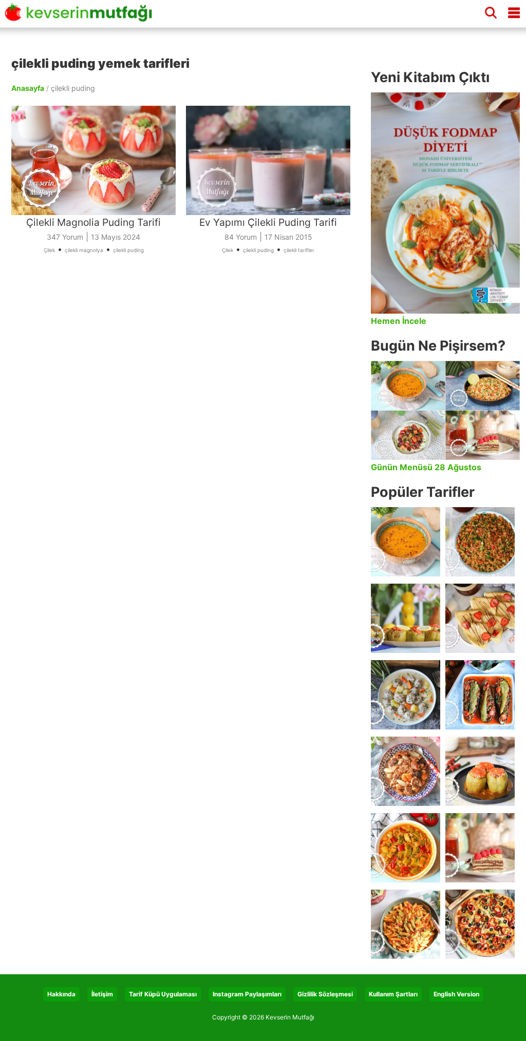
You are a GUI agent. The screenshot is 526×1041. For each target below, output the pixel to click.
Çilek (49, 250)
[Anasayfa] (81, 17)
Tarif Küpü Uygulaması (163, 994)
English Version (456, 994)
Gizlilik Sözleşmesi (325, 994)
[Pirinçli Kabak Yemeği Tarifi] (405, 847)
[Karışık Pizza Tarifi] (480, 924)
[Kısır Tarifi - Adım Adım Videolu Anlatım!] (480, 541)
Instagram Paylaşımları (247, 994)
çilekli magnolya (84, 250)
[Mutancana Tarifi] (405, 771)
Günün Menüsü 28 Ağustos (426, 467)
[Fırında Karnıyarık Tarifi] (480, 694)
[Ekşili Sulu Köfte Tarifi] (405, 694)
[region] (186, 383)
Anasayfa (27, 88)
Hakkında (61, 994)
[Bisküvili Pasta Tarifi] (480, 847)
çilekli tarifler (299, 250)
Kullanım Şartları (393, 994)
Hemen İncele (398, 321)
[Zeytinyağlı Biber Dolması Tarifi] (405, 618)
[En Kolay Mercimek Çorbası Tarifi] (405, 541)
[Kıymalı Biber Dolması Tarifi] (480, 771)
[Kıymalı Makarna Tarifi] (405, 924)
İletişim (102, 994)
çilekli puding (128, 250)
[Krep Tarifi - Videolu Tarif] (480, 618)
